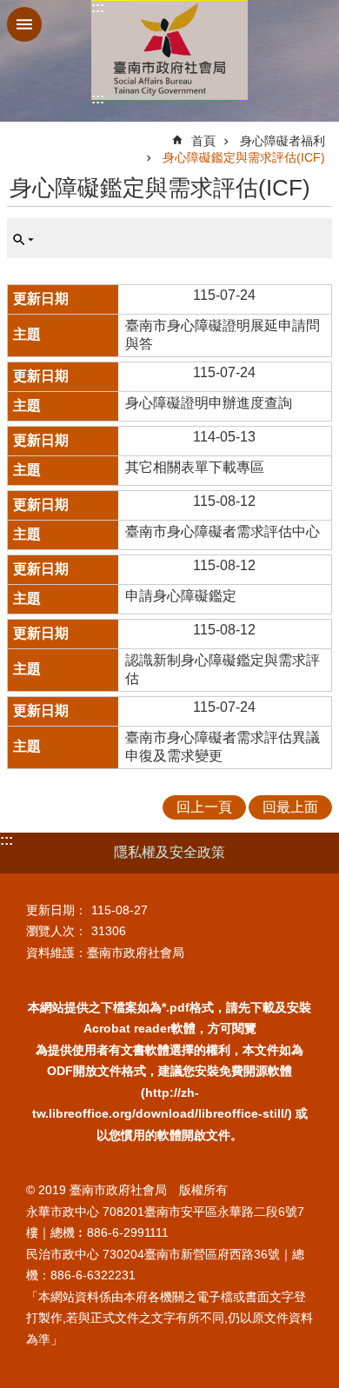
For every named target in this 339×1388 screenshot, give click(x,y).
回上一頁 (204, 807)
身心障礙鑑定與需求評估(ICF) (244, 157)
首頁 (203, 141)
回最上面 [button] (290, 807)
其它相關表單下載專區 (194, 467)
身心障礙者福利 (282, 141)
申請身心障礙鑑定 (180, 595)
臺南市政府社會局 (169, 50)
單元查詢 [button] (23, 239)
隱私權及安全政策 (169, 852)
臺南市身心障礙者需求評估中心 (222, 531)
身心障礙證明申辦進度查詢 (208, 402)
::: (97, 7)
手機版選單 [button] (24, 24)
